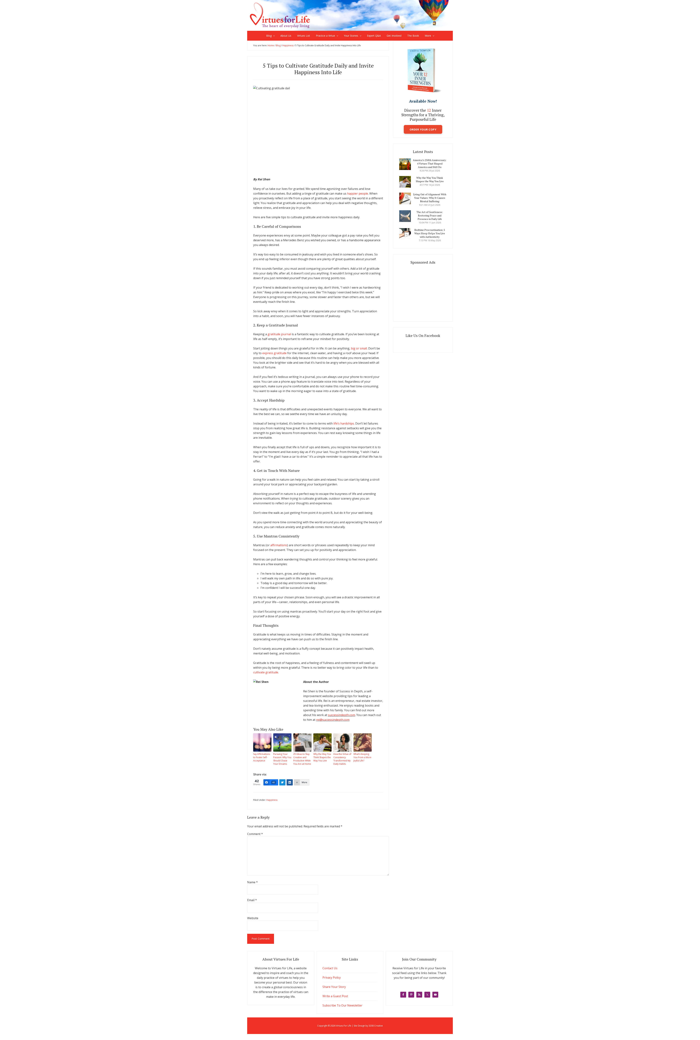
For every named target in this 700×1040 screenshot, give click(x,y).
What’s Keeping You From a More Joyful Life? (362, 757)
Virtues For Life (350, 15)
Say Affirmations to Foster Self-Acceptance (261, 757)
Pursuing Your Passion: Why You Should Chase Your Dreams (282, 758)
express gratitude (274, 353)
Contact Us (329, 968)
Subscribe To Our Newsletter (342, 1005)
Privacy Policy (331, 978)
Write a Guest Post (335, 996)
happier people (357, 193)
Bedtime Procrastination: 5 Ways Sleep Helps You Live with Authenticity (429, 233)
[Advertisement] (426, 291)
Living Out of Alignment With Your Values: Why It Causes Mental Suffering (429, 198)
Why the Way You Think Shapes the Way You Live (322, 757)
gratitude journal (279, 334)
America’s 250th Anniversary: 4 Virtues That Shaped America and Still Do (429, 163)
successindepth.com (341, 715)
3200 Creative (376, 1025)
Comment (255, 834)
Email (252, 900)
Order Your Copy (423, 129)
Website (252, 918)
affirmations (278, 545)
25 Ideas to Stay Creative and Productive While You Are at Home (302, 758)
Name (252, 882)
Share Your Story (334, 987)
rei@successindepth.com (332, 720)
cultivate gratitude (265, 672)
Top (691, 1031)
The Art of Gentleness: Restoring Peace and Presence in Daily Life (430, 215)
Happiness (271, 799)
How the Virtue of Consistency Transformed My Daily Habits (342, 758)
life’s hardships (343, 423)
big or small (359, 348)
